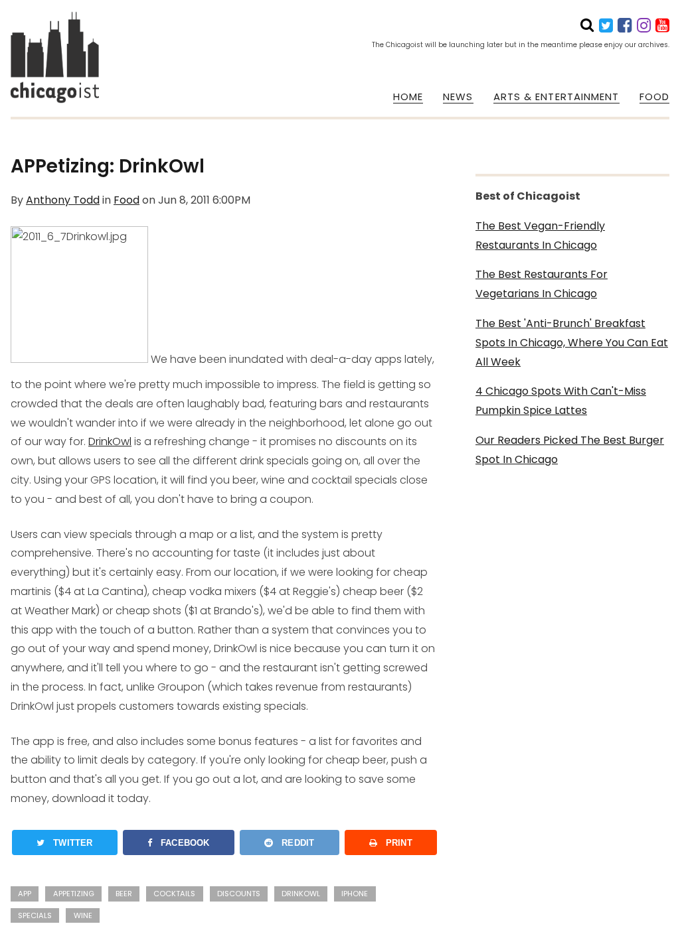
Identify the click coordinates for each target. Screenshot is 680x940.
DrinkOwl (109, 441)
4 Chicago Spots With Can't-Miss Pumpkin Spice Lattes (560, 400)
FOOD (654, 96)
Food (126, 200)
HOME (408, 96)
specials (35, 915)
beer (124, 893)
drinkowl (301, 893)
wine (83, 915)
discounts (238, 893)
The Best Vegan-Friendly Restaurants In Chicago (540, 235)
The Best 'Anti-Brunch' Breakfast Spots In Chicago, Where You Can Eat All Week (571, 342)
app (24, 893)
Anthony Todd (63, 200)
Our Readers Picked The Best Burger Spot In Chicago (569, 450)
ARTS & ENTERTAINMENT (556, 96)
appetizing (73, 893)
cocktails (174, 893)
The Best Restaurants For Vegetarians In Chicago (541, 284)
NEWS (458, 96)
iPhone (354, 893)
